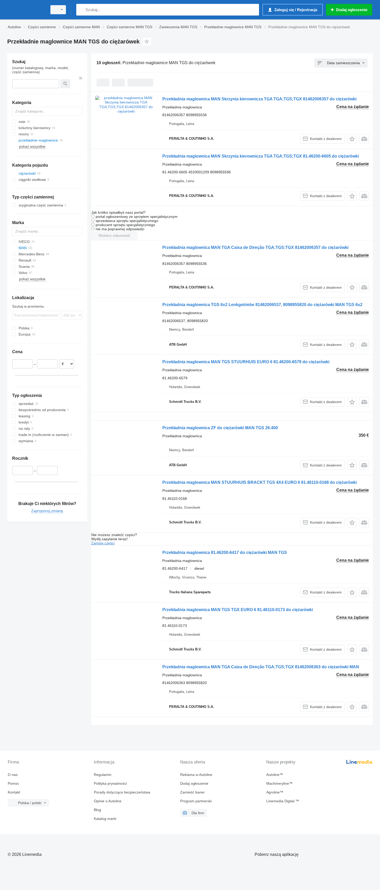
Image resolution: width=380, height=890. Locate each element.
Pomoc (13, 783)
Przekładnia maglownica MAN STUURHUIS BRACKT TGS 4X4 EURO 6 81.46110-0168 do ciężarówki (259, 482)
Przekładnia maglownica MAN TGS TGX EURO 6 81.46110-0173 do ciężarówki (237, 609)
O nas (13, 775)
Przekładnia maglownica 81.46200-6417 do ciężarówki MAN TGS (224, 552)
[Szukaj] (81, 9)
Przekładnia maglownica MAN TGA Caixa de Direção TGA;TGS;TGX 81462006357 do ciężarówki (255, 247)
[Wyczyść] (80, 78)
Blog (97, 810)
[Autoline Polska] (26, 9)
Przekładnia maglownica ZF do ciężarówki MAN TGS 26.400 (220, 428)
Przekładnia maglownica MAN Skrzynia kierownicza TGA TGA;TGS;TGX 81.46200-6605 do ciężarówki (260, 156)
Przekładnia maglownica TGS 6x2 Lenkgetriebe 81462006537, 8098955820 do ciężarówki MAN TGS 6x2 (262, 304)
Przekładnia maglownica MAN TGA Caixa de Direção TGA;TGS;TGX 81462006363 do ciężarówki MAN (260, 667)
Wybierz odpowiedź (114, 235)
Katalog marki (105, 819)
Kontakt (14, 792)
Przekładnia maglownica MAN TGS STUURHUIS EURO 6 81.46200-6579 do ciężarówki (245, 362)
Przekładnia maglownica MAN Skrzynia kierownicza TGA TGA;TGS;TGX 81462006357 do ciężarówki (259, 99)
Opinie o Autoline (107, 801)
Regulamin (102, 775)
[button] (352, 139)
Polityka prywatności (110, 783)
